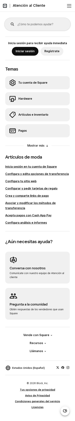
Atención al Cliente (29, 5)
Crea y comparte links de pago (27, 195)
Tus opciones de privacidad (37, 389)
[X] (58, 367)
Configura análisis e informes (26, 222)
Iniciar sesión (25, 51)
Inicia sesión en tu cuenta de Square (31, 166)
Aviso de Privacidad (37, 395)
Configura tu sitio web (21, 181)
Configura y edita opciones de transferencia (37, 174)
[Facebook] (63, 367)
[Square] (5, 6)
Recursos (36, 343)
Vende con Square (36, 335)
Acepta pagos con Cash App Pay (28, 215)
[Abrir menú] (69, 5)
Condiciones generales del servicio (37, 401)
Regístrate (52, 51)
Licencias (37, 407)
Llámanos (36, 351)
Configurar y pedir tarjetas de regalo (31, 188)
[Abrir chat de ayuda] (65, 411)
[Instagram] (68, 367)
